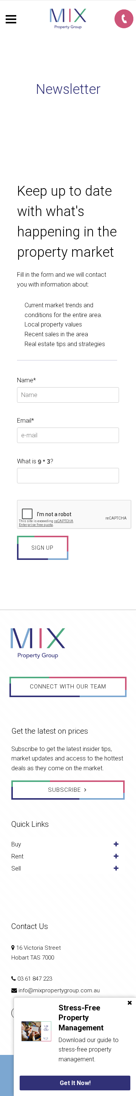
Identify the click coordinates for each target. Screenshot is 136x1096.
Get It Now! (75, 1083)
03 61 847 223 (34, 978)
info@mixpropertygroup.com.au (59, 990)
